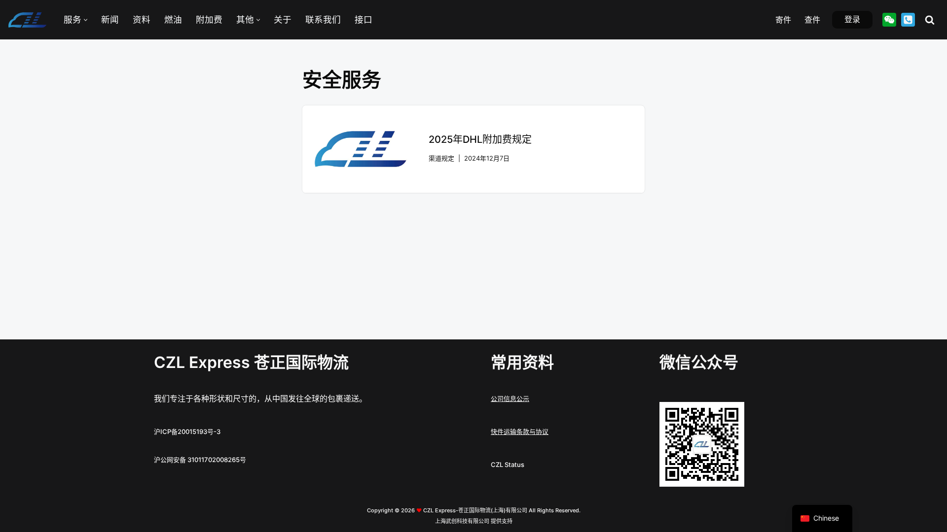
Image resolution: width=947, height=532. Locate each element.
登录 (852, 19)
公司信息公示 (510, 398)
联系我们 (323, 19)
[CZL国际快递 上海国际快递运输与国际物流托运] (27, 20)
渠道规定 (441, 158)
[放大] (731, 415)
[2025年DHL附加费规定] (360, 149)
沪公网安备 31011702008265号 (200, 460)
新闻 (110, 19)
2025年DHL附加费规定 (480, 139)
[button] (85, 20)
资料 (141, 19)
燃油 (173, 19)
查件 (812, 20)
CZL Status (507, 464)
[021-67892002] (908, 20)
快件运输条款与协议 (519, 431)
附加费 (209, 19)
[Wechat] (889, 20)
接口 (363, 19)
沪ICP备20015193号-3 (187, 431)
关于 (282, 19)
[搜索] (930, 20)
